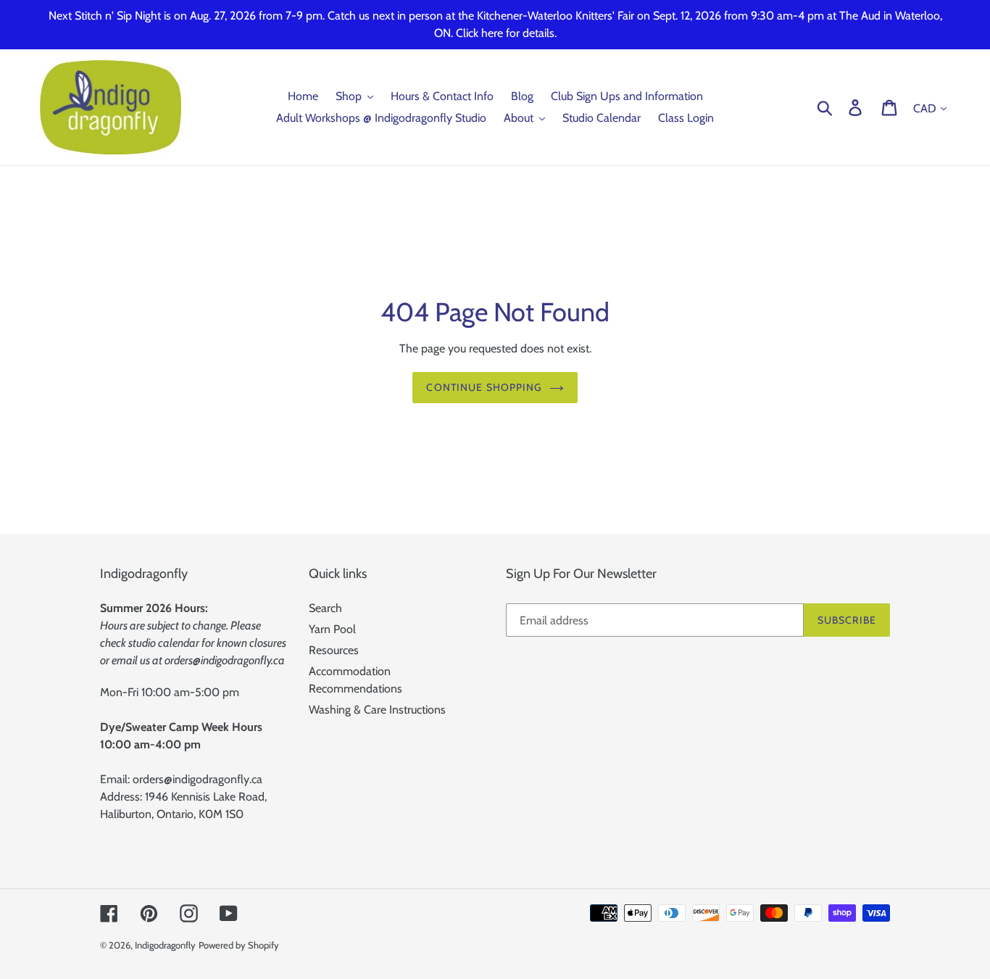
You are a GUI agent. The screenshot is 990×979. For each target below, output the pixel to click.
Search (325, 608)
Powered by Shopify (239, 945)
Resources (334, 650)
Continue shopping (483, 387)
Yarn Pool (332, 629)
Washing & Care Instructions (377, 709)
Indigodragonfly (165, 945)
